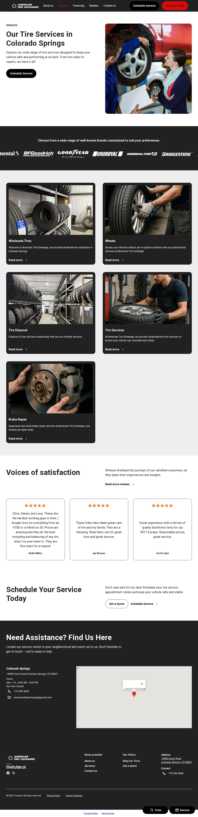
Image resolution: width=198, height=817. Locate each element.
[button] (25, 6)
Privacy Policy (53, 795)
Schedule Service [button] (144, 5)
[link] (21, 758)
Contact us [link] (109, 5)
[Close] (142, 683)
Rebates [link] (94, 5)
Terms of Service (74, 795)
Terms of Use (107, 813)
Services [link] (63, 5)
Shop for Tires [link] (131, 760)
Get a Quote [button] (116, 603)
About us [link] (48, 5)
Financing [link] (78, 5)
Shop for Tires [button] (175, 5)
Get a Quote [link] (130, 765)
